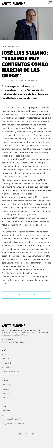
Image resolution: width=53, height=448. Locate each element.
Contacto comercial (10, 371)
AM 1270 (5, 359)
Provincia (6, 385)
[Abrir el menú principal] (50, 2)
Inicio (4, 354)
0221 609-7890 (9, 340)
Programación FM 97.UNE (13, 423)
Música (5, 415)
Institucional (7, 367)
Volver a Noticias (26, 294)
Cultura (5, 397)
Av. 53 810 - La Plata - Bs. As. (14, 342)
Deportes (6, 393)
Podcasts (6, 411)
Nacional (5, 389)
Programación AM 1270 (12, 419)
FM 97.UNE (6, 363)
